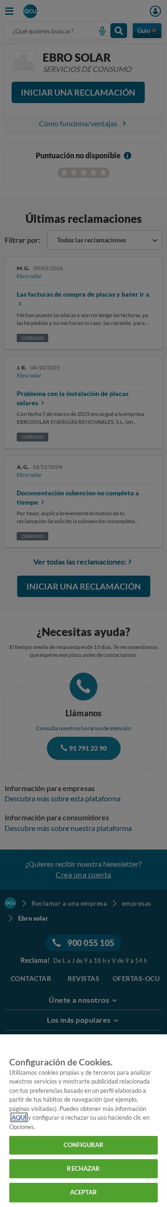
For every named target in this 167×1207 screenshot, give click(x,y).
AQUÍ (19, 1117)
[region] (83, 1120)
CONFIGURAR (83, 1145)
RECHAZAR (83, 1168)
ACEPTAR (83, 1192)
